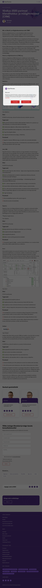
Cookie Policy (7, 97)
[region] (21, 95)
